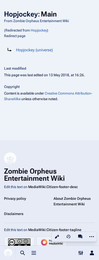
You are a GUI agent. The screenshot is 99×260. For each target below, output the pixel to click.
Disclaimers (13, 214)
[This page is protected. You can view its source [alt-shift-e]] (57, 237)
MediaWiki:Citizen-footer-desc (53, 187)
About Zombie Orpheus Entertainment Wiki (72, 201)
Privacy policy (15, 198)
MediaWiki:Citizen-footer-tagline (54, 230)
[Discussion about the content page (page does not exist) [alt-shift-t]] (80, 237)
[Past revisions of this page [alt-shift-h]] (68, 237)
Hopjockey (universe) (34, 50)
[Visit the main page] (8, 253)
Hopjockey (39, 30)
